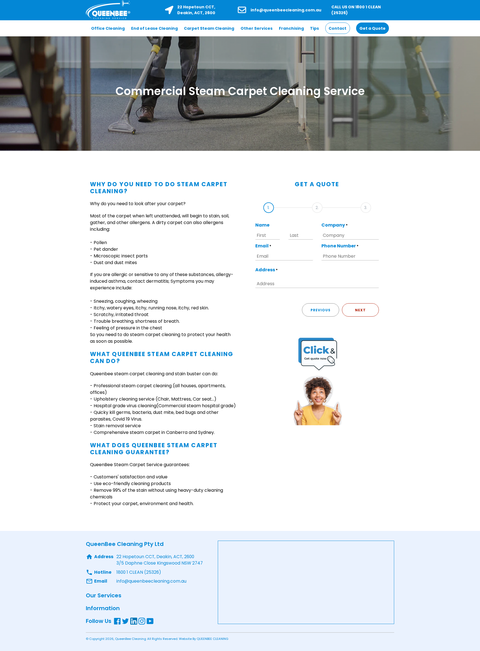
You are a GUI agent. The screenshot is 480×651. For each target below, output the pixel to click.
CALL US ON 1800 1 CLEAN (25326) (356, 10)
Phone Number (339, 246)
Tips (314, 28)
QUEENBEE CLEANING (212, 639)
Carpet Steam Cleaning (209, 28)
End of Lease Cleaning (154, 28)
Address (266, 270)
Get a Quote (372, 28)
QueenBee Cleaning (130, 639)
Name (262, 225)
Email (263, 246)
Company (334, 225)
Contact (337, 28)
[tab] (268, 205)
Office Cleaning (108, 28)
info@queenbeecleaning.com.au (286, 10)
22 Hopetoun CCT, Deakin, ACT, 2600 (196, 10)
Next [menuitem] (360, 310)
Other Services (256, 28)
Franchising (291, 28)
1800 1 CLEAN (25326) (138, 572)
